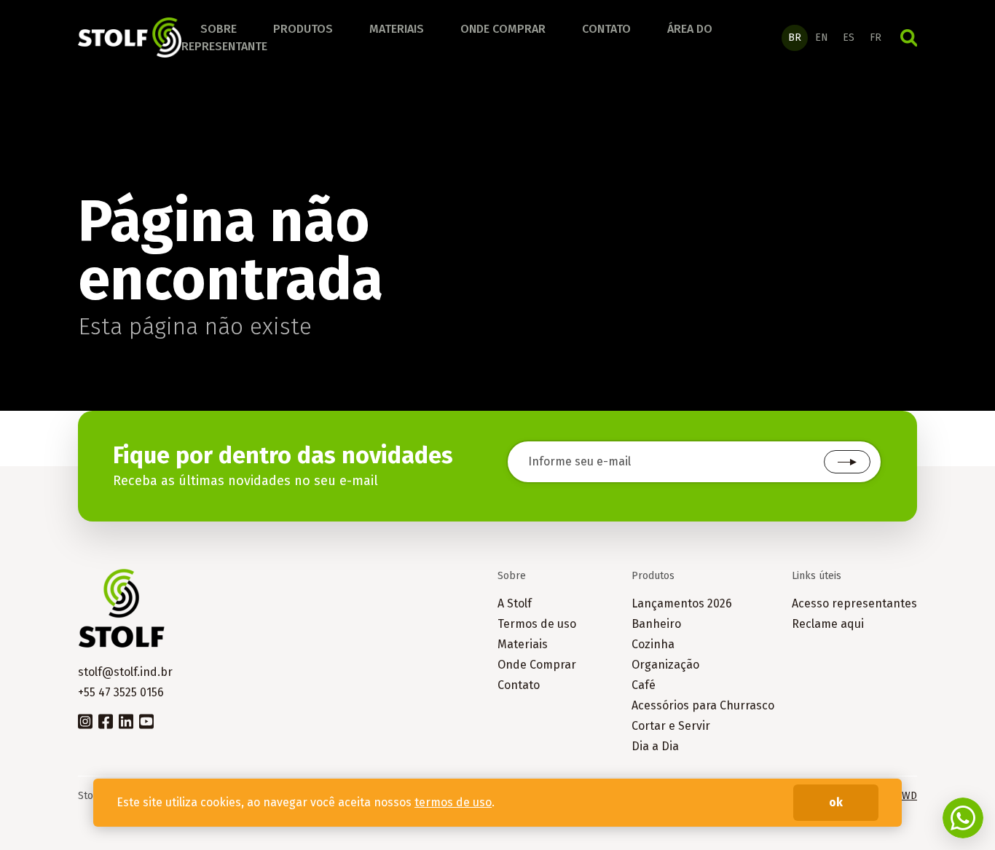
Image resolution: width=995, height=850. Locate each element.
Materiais (396, 29)
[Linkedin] (126, 720)
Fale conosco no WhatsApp (963, 818)
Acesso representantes (854, 603)
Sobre (218, 29)
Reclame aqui (828, 624)
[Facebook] (105, 720)
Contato (606, 29)
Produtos (303, 29)
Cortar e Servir (671, 726)
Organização (665, 665)
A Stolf (515, 603)
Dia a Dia (655, 746)
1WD (907, 796)
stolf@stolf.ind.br (125, 672)
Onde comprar (503, 29)
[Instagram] (85, 720)
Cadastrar (847, 461)
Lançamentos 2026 (682, 603)
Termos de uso (537, 624)
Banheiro (656, 624)
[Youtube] (146, 720)
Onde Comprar (537, 665)
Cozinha (653, 644)
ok (836, 802)
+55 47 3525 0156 (121, 692)
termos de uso (453, 802)
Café (644, 685)
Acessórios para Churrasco (703, 705)
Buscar (908, 38)
